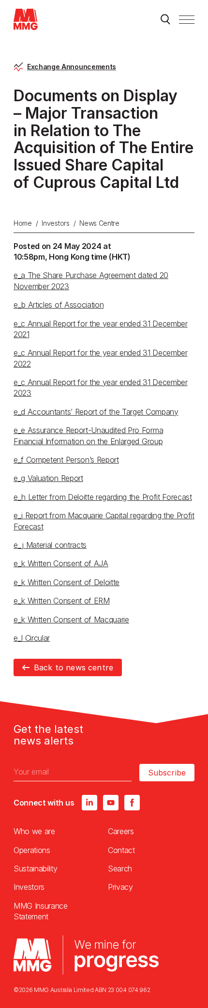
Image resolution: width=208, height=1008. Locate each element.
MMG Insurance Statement (41, 911)
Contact (121, 850)
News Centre (99, 223)
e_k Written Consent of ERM (62, 600)
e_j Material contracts (50, 545)
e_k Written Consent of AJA (61, 563)
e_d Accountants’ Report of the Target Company (96, 412)
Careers (121, 831)
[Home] (26, 19)
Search (120, 868)
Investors (55, 223)
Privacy (120, 887)
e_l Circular (32, 638)
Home (23, 223)
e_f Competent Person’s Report (66, 460)
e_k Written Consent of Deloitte (66, 582)
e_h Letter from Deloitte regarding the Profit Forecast (103, 497)
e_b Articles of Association (59, 305)
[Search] (165, 19)
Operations (32, 850)
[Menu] (186, 19)
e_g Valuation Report (48, 478)
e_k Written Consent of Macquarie (71, 619)
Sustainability (36, 868)
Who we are (34, 831)
